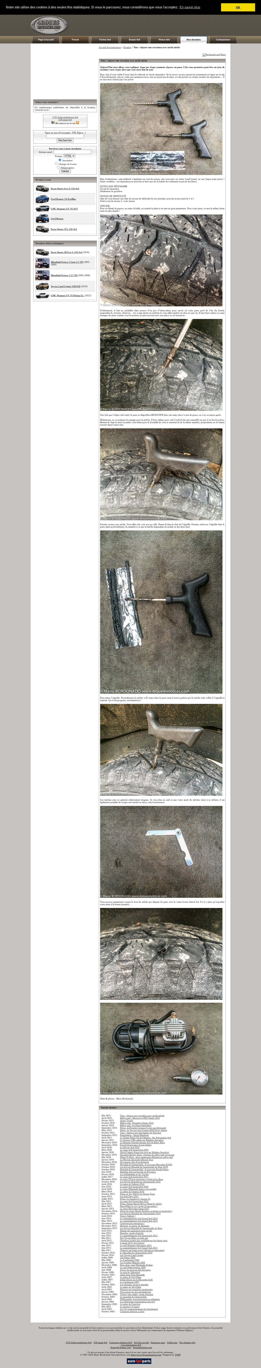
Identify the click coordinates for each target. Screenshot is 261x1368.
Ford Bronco (57, 218)
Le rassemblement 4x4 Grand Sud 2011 (139, 1248)
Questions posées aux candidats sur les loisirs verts (143, 1240)
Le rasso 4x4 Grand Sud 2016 (134, 1186)
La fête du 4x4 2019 (129, 1147)
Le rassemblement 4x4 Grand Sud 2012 (139, 1235)
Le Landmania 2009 (129, 1260)
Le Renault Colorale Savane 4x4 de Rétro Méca (142, 1142)
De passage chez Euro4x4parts (134, 1162)
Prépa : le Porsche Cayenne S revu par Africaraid (143, 1128)
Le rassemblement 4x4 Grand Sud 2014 (139, 1218)
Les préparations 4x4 (131, 1345)
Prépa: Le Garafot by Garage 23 (135, 1199)
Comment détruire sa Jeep (132, 1311)
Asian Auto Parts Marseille (132, 1275)
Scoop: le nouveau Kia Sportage (135, 1270)
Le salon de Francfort (130, 1304)
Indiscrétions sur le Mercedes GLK (136, 1279)
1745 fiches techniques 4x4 (65, 117)
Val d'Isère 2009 (127, 1257)
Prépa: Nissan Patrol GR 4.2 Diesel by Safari (141, 1203)
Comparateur (223, 39)
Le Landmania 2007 (129, 1282)
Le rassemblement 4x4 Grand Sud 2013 (139, 1221)
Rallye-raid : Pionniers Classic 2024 (137, 1123)
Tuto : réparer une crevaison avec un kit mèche (142, 1115)
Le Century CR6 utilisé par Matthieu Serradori (142, 1140)
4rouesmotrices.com (142, 1347)
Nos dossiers (194, 39)
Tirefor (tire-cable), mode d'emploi (136, 1294)
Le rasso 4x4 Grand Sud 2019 (134, 1150)
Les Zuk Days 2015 (129, 1196)
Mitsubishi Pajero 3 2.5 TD (64, 275)
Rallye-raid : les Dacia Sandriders (135, 1125)
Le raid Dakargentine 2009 (133, 1267)
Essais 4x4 (134, 39)
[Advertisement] (156, 25)
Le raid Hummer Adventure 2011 (136, 1245)
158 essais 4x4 (65, 119)
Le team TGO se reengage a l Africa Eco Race (141, 1179)
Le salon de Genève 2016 (132, 1191)
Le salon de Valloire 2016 (132, 1184)
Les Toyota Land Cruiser (131, 1255)
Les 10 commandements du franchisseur (139, 1309)
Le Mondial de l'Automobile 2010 (136, 1252)
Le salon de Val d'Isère (130, 1277)
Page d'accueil (46, 39)
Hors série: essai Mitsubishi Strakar (136, 1265)
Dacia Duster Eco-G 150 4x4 (65, 188)
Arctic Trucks (126, 1120)
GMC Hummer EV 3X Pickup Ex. (67, 295)
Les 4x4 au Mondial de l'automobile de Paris (141, 1228)
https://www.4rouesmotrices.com (146, 1355)
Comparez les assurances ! (132, 1223)
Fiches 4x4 (105, 39)
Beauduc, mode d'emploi (132, 1233)
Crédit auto (172, 1342)
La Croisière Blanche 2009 (132, 1262)
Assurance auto (158, 1342)
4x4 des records (141, 1342)
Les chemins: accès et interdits (134, 1284)
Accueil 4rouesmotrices (110, 47)
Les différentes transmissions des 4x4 (137, 1301)
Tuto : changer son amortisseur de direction (140, 1132)
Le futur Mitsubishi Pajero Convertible (138, 1189)
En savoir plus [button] (190, 7)
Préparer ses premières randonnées (136, 1289)
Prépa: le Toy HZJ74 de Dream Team (137, 1194)
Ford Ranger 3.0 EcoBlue (63, 199)
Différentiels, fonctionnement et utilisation (140, 1299)
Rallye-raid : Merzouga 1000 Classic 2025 (140, 1118)
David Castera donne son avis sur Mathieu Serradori (144, 1152)
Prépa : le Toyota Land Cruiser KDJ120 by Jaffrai (143, 1130)
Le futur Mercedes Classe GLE (134, 1208)
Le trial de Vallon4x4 (130, 1272)
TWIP (177, 1355)
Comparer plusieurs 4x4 (120, 1342)
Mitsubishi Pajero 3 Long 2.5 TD (67, 262)
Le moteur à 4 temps (129, 1306)
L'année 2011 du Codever (132, 1243)
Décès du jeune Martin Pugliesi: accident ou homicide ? (146, 1211)
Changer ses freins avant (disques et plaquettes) (142, 1250)
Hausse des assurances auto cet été (136, 1230)
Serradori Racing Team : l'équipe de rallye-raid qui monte (147, 1155)
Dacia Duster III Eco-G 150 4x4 (66, 252)
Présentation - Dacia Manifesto (134, 1135)
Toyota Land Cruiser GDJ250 (65, 286)
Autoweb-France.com (121, 1347)
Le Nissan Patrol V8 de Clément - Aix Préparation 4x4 (145, 1137)
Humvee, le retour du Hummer (134, 1226)
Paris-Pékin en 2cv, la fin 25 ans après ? (138, 1206)
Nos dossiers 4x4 (187, 1342)
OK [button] (238, 7)
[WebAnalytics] (118, 1361)
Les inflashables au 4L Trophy (134, 1174)
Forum (75, 39)
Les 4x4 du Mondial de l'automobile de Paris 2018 (144, 1167)
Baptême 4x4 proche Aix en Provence (138, 1172)
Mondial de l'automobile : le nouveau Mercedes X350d (146, 1164)
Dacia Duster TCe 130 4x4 (64, 229)
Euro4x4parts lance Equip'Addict (136, 1145)
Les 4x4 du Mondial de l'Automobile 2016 (140, 1181)
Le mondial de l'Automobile (133, 1297)
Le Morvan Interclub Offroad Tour (136, 1159)
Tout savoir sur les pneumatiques (135, 1292)
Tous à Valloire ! (128, 1216)
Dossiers (127, 47)
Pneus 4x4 (164, 39)
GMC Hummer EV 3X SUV (64, 209)
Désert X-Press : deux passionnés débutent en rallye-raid (146, 1157)
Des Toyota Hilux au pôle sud (134, 1238)
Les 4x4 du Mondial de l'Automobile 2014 (140, 1213)
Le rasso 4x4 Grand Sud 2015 (134, 1201)
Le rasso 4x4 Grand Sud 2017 (134, 1177)
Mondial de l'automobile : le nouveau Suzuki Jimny (144, 1169)
